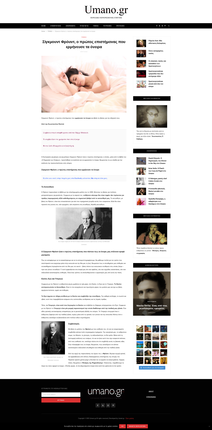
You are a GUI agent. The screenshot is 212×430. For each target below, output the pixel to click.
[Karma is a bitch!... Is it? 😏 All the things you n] (139, 336)
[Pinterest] (31, 131)
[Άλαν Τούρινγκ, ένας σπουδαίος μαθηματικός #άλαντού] (147, 352)
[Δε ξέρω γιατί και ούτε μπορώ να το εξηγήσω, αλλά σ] (139, 360)
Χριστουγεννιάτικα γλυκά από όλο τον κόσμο (156, 83)
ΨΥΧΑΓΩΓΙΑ (84, 25)
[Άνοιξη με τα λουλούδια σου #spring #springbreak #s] (155, 352)
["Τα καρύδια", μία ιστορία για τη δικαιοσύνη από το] (147, 328)
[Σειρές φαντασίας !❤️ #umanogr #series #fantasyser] (147, 344)
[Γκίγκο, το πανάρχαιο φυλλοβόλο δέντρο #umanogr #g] (163, 360)
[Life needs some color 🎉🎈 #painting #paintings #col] (163, 328)
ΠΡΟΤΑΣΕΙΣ (120, 25)
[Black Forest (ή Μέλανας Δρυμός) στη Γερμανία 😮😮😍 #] (155, 344)
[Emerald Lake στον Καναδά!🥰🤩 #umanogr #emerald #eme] (139, 344)
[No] (209, 426)
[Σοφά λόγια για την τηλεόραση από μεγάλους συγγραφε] (163, 352)
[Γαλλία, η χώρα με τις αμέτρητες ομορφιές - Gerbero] (139, 328)
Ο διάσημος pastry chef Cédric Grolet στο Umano (158, 181)
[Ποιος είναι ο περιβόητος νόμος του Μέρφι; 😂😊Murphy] (163, 336)
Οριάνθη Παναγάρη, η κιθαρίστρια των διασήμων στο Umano (157, 201)
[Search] (169, 25)
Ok (122, 426)
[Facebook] (31, 120)
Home (43, 25)
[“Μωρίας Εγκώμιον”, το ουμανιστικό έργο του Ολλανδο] (147, 360)
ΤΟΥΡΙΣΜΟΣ (107, 25)
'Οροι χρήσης (130, 418)
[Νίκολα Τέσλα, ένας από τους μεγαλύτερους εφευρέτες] (147, 336)
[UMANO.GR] (106, 11)
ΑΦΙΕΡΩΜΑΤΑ (70, 25)
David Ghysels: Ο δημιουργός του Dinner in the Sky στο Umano (158, 160)
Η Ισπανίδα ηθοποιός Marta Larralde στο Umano (157, 191)
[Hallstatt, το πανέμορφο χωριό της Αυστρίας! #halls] (139, 352)
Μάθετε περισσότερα (137, 426)
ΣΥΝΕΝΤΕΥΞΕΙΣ (55, 25)
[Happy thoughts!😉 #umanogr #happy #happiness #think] (163, 344)
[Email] (31, 137)
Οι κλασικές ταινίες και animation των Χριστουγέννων (157, 63)
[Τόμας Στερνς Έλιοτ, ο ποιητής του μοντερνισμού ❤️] (155, 328)
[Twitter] (31, 125)
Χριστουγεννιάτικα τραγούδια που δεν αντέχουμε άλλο (156, 73)
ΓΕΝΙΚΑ (96, 25)
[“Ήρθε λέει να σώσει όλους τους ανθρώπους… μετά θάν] (155, 360)
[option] (152, 294)
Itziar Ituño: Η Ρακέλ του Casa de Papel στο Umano (157, 170)
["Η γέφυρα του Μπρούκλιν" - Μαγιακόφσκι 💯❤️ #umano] (155, 336)
